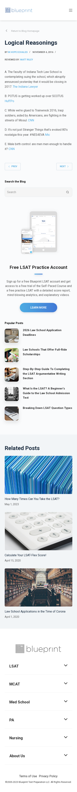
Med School (19, 702)
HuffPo (9, 101)
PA (11, 720)
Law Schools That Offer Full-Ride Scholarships (45, 352)
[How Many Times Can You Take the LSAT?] (39, 475)
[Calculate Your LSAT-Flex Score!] (39, 531)
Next (63, 166)
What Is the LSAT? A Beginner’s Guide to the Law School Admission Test (46, 393)
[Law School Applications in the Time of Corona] (39, 587)
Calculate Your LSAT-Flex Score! (25, 555)
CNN (31, 120)
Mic (47, 134)
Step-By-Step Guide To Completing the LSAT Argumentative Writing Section (46, 373)
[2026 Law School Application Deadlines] (12, 335)
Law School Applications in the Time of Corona (35, 611)
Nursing (16, 738)
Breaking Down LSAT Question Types (47, 408)
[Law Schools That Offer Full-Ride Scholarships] (12, 355)
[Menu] (70, 10)
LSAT (14, 666)
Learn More (38, 307)
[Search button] (67, 192)
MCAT (14, 684)
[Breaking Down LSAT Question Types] (12, 413)
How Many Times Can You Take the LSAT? (32, 499)
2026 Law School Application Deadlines (42, 333)
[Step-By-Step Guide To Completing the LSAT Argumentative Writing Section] (12, 374)
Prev (14, 166)
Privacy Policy (48, 776)
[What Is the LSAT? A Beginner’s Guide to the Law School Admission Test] (12, 394)
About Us (17, 756)
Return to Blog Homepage (25, 31)
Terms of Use (28, 776)
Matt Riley (26, 59)
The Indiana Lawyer (25, 86)
